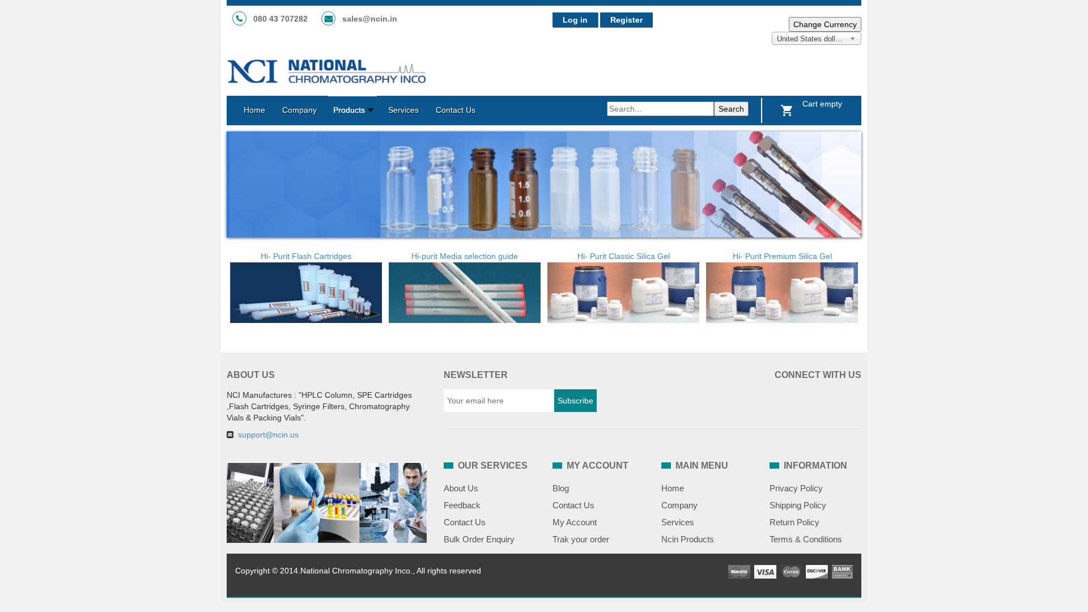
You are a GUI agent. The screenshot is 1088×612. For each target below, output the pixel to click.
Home (672, 488)
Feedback (462, 505)
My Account (574, 522)
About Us (461, 488)
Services (677, 522)
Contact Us (465, 522)
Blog (560, 488)
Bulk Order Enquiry (479, 539)
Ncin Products (687, 539)
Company (679, 505)
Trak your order (580, 539)
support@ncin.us (268, 434)
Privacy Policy (796, 488)
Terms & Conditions (806, 539)
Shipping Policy (798, 505)
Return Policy (794, 522)
